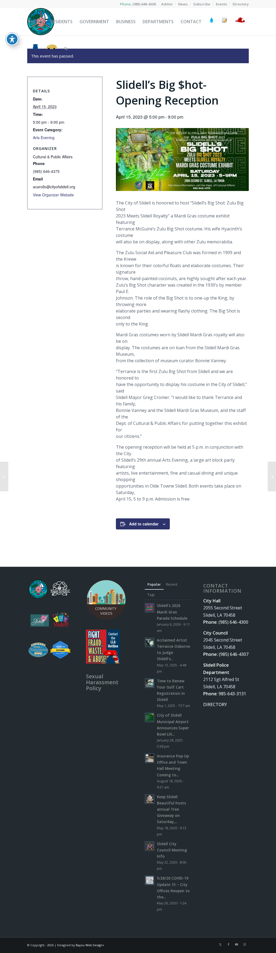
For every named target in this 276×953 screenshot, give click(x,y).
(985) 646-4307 (234, 654)
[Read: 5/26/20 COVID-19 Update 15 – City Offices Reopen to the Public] (149, 880)
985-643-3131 (232, 694)
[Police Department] (35, 48)
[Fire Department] (240, 21)
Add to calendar (143, 523)
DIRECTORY (215, 704)
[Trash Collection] (52, 48)
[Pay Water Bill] (211, 21)
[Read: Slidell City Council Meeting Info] (149, 846)
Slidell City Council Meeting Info (172, 850)
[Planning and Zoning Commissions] (272, 476)
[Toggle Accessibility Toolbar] (12, 39)
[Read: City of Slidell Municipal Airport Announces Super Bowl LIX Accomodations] (149, 717)
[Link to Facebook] (229, 944)
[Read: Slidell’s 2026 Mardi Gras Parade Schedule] (149, 608)
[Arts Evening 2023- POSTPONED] (4, 476)
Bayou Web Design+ (90, 945)
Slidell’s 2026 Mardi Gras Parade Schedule (172, 611)
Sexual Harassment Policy (102, 682)
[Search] (66, 48)
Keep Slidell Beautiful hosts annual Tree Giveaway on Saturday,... (171, 809)
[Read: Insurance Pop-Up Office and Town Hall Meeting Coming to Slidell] (149, 758)
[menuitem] (166, 4)
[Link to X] (220, 944)
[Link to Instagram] (245, 944)
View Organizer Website (53, 194)
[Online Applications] (224, 21)
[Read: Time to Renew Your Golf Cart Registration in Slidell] (149, 683)
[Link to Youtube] (237, 944)
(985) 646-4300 (144, 4)
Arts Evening (43, 137)
